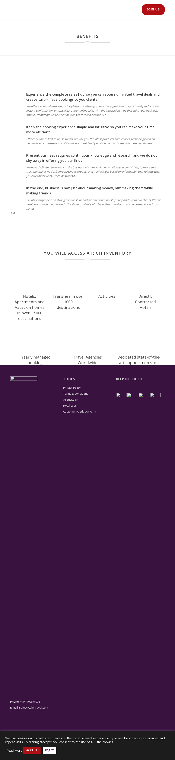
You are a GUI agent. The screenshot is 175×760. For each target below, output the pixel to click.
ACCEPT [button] (32, 750)
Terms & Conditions (75, 393)
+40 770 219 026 (30, 701)
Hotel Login (70, 405)
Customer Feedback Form (79, 411)
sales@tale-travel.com (33, 707)
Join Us (153, 9)
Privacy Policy (72, 387)
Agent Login (70, 399)
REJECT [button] (49, 750)
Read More (14, 750)
